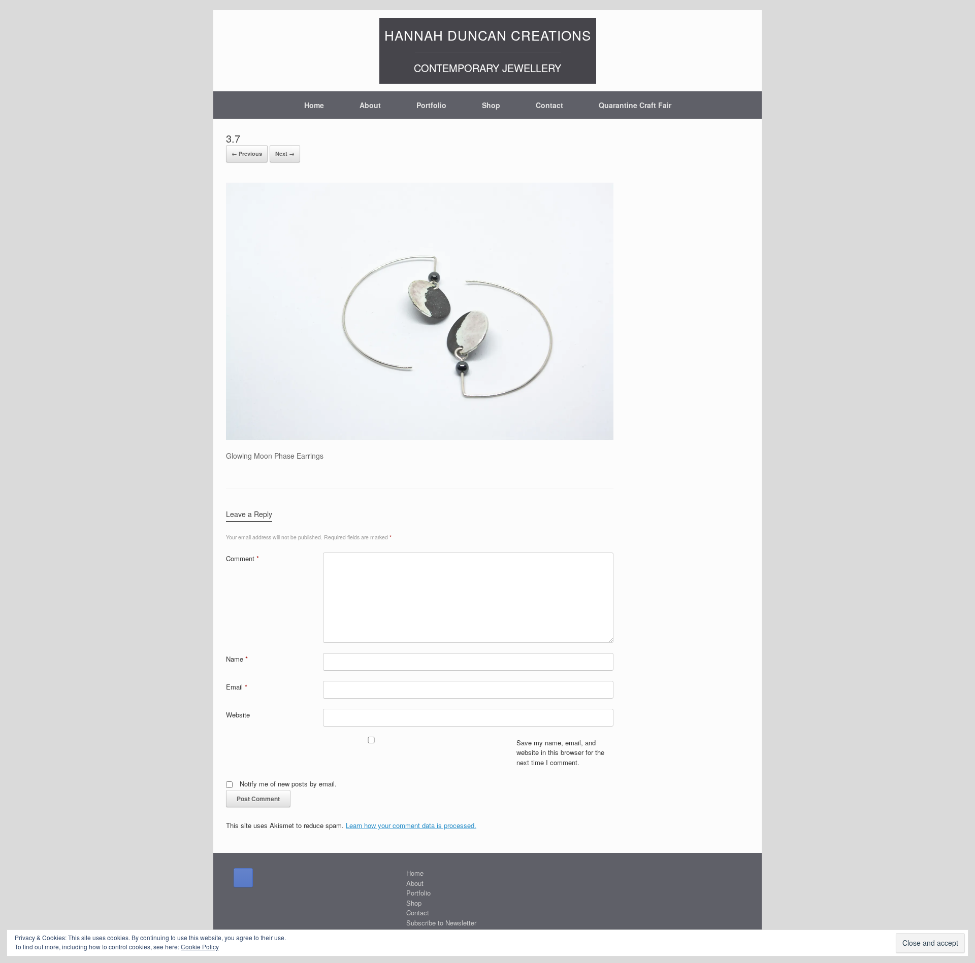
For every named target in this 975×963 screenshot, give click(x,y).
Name (237, 659)
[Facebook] (243, 877)
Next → (285, 153)
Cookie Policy (200, 946)
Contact (549, 105)
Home (314, 105)
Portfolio (431, 105)
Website (238, 714)
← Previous (247, 153)
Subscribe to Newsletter (441, 922)
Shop (491, 105)
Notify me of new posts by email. (288, 783)
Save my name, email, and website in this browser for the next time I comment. (560, 752)
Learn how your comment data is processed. (411, 825)
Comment (242, 558)
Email (236, 687)
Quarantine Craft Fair (635, 105)
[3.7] (419, 437)
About (370, 105)
